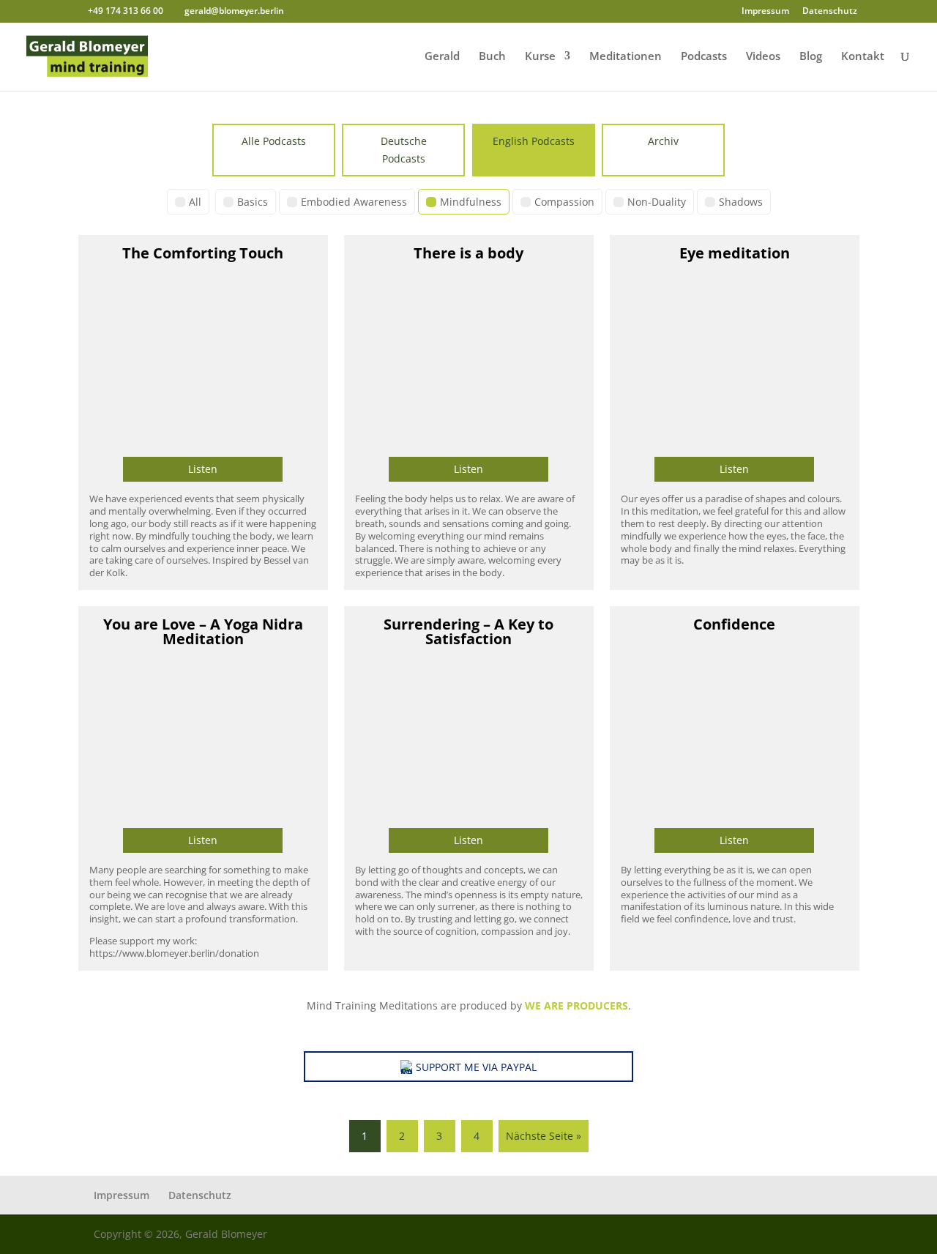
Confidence (734, 624)
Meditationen (625, 57)
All (195, 202)
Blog (810, 57)
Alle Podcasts (274, 141)
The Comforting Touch (202, 253)
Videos (763, 57)
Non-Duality (656, 202)
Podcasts (704, 57)
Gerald (442, 57)
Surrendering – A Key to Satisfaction (468, 631)
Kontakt (862, 57)
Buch (492, 57)
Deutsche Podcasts (404, 149)
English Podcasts (534, 141)
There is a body (468, 253)
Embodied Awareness (354, 202)
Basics (252, 202)
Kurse (540, 57)
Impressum (765, 12)
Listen (202, 469)
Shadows (741, 202)
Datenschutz (829, 12)
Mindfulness (470, 202)
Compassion (564, 202)
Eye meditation (734, 253)
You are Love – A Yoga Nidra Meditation (203, 631)
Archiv (663, 141)
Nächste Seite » (543, 1136)
